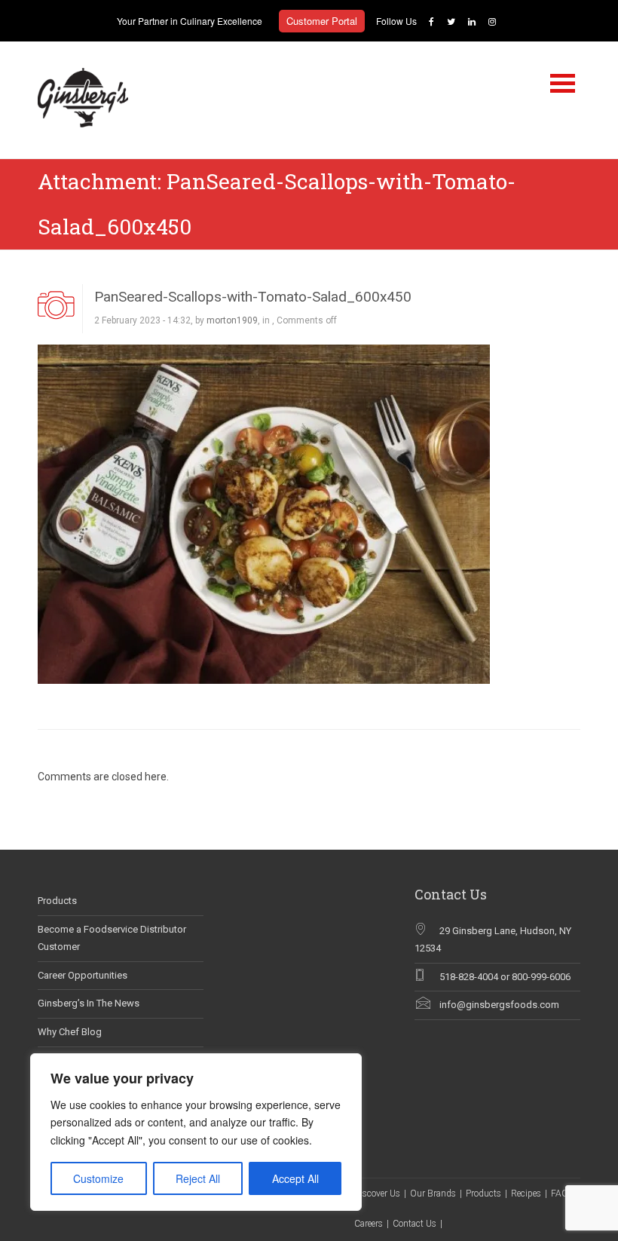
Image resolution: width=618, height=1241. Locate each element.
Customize (98, 1178)
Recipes (526, 1193)
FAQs (562, 1193)
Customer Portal (321, 21)
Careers (368, 1223)
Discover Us (377, 1193)
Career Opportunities (82, 975)
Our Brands (433, 1193)
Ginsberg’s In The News (88, 1003)
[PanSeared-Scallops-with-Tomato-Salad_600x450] (264, 513)
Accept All (295, 1178)
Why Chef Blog (70, 1031)
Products (57, 900)
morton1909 (232, 320)
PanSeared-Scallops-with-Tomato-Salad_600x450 (252, 296)
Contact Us (414, 1223)
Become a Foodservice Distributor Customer (112, 938)
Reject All (198, 1178)
